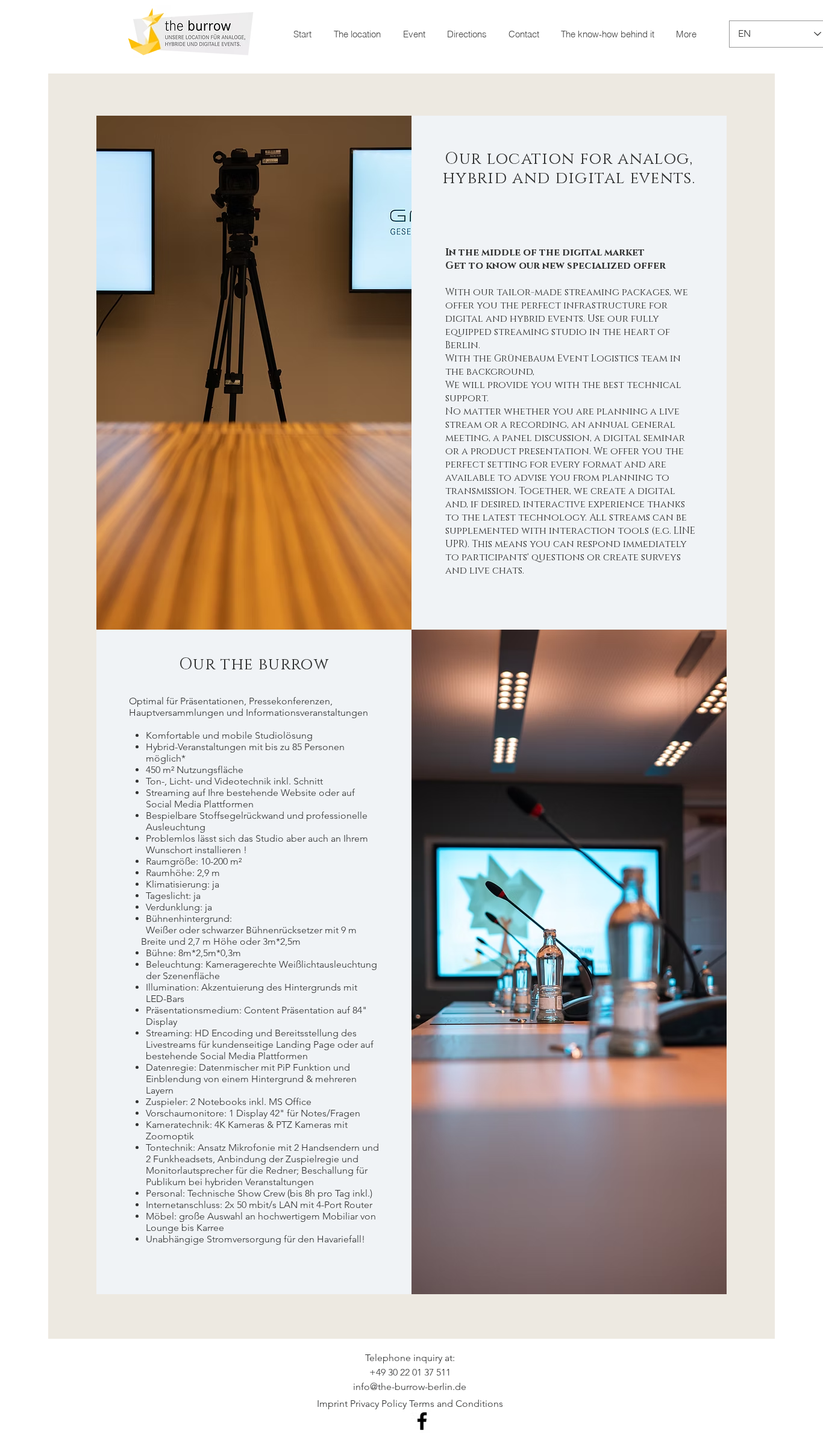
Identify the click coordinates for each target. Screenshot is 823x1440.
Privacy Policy (378, 1403)
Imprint (332, 1403)
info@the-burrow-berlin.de (409, 1386)
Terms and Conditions (456, 1403)
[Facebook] (422, 1421)
